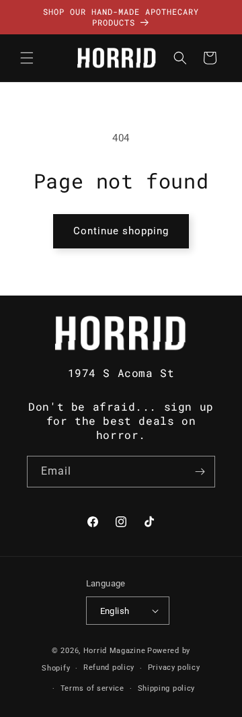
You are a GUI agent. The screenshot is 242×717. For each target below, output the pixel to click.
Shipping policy (167, 688)
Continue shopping (121, 231)
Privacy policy (174, 667)
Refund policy (108, 667)
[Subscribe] (199, 471)
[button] (27, 58)
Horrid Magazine (114, 650)
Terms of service (92, 688)
